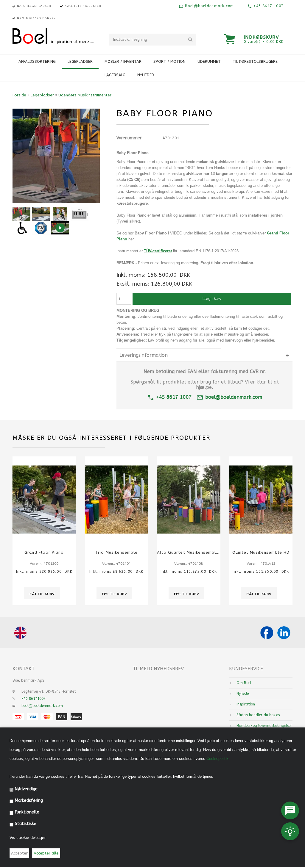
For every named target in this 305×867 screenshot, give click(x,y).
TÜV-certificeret (158, 251)
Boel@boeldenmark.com (208, 6)
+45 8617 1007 (268, 6)
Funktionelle (27, 812)
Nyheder (145, 75)
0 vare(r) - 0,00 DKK (264, 42)
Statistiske (25, 823)
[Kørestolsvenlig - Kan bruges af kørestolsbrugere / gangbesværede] (21, 228)
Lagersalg (115, 75)
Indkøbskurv (261, 37)
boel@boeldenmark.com (233, 397)
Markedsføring (29, 800)
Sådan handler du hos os (258, 715)
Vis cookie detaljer (28, 837)
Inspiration (245, 704)
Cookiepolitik (217, 758)
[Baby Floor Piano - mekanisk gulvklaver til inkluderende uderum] (41, 214)
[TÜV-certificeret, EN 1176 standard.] (41, 228)
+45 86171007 (33, 699)
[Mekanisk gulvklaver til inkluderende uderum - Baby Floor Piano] (60, 214)
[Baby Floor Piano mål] (79, 214)
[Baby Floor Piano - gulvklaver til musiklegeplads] (21, 214)
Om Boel (243, 683)
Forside (19, 95)
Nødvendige (26, 788)
